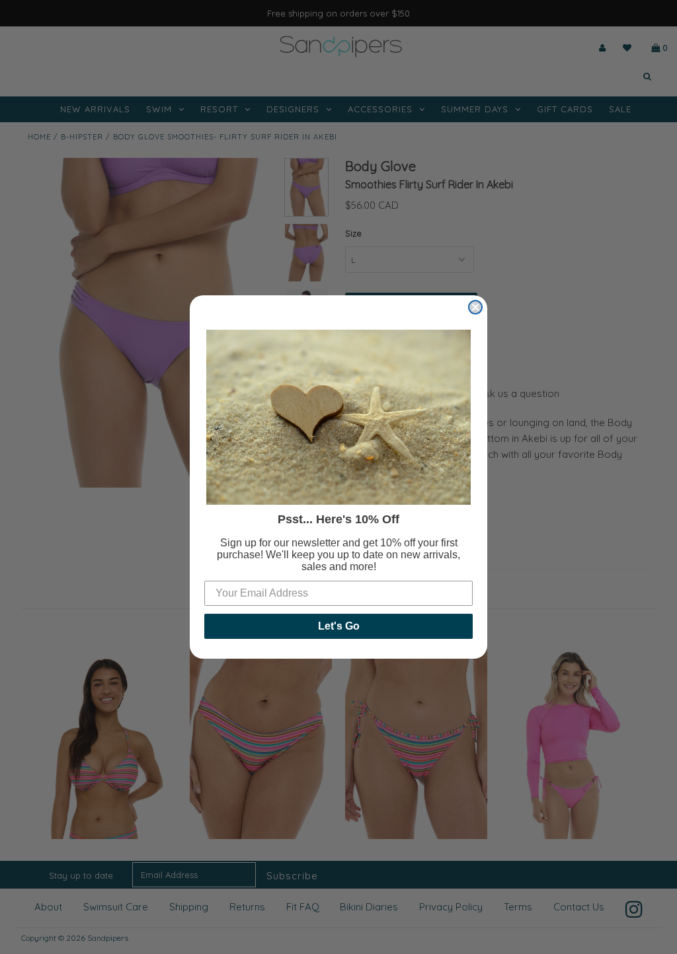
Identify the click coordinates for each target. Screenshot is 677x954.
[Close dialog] (475, 307)
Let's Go (339, 626)
